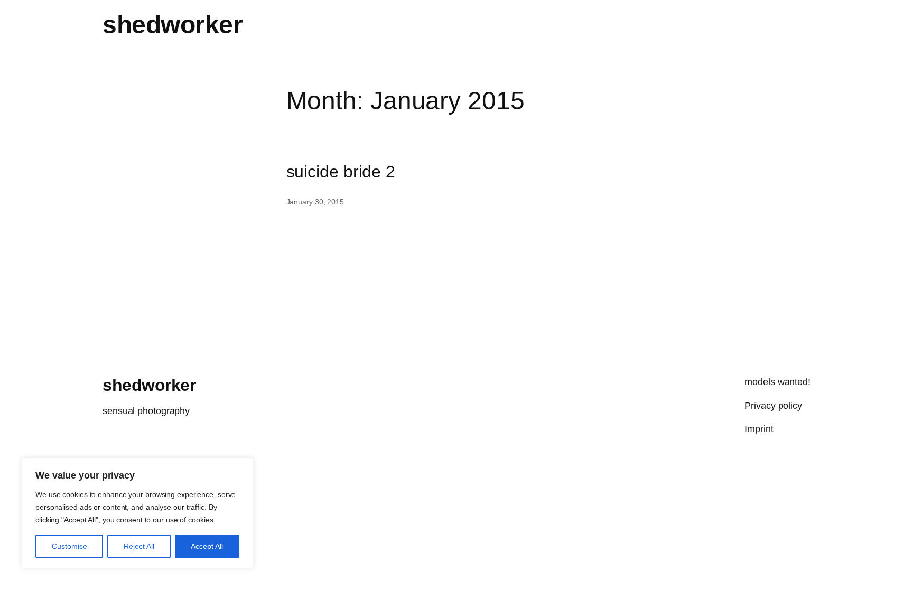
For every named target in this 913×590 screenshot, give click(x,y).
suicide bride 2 (341, 171)
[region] (137, 513)
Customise (69, 546)
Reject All (139, 546)
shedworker (173, 25)
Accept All (207, 546)
